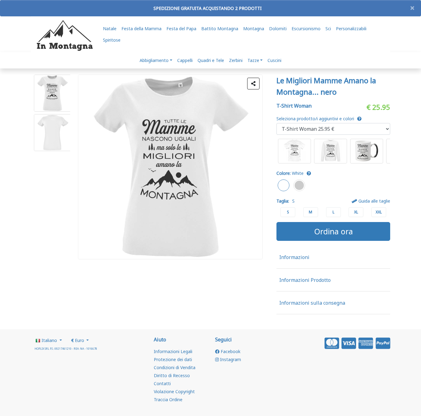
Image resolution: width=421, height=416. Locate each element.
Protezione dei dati (173, 359)
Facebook (229, 351)
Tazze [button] (253, 60)
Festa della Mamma (141, 28)
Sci (328, 28)
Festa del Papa (181, 28)
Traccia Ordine (168, 399)
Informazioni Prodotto (305, 280)
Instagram (230, 359)
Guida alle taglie (373, 201)
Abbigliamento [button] (154, 60)
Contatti (162, 383)
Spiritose (112, 40)
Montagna (253, 28)
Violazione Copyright (174, 391)
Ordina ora (333, 231)
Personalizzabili (351, 28)
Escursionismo (306, 28)
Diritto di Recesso (172, 375)
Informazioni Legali (173, 351)
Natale (109, 28)
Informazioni (294, 257)
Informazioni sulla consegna (312, 302)
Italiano (49, 340)
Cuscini (274, 60)
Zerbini (236, 60)
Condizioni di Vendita (174, 367)
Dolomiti (278, 28)
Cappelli (185, 60)
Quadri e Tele (211, 60)
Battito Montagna (219, 28)
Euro (78, 340)
